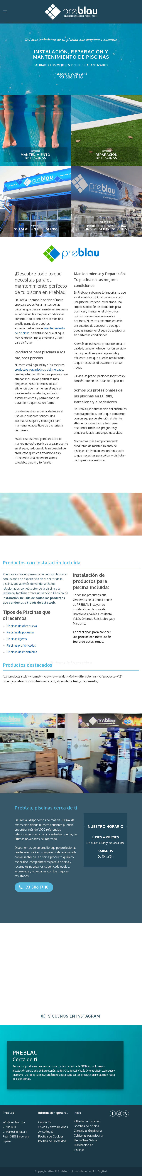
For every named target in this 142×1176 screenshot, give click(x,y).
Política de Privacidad (52, 1141)
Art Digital (100, 1171)
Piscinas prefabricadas (21, 645)
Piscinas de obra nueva (22, 626)
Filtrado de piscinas (86, 1121)
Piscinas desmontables (22, 652)
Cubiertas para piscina (88, 1135)
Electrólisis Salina (85, 1140)
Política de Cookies (51, 1136)
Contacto (44, 1122)
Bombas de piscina (86, 1126)
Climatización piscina (88, 1130)
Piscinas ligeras (17, 639)
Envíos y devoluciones (53, 1127)
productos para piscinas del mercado (39, 369)
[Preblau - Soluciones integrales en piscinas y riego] (71, 11)
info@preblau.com (14, 1122)
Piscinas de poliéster (20, 632)
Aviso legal (45, 1131)
